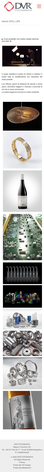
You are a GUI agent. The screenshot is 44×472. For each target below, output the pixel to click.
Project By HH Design (22, 465)
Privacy (22, 462)
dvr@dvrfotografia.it (34, 449)
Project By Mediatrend (22, 467)
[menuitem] (39, 6)
